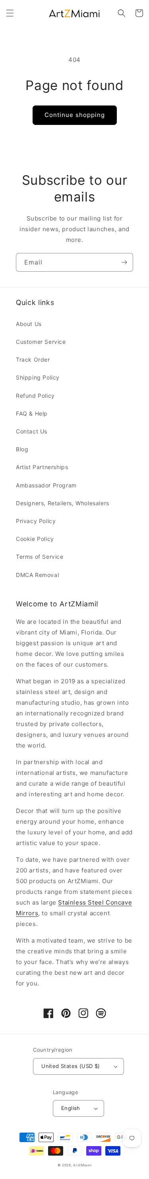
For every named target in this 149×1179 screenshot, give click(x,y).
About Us (29, 323)
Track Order (33, 359)
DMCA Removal (37, 574)
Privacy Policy (36, 521)
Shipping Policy (38, 377)
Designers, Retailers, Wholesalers (62, 503)
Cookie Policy (35, 538)
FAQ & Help (32, 413)
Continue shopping (75, 115)
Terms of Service (40, 556)
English (70, 1108)
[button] (10, 13)
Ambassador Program (46, 485)
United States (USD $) (70, 1066)
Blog (22, 449)
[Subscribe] (124, 262)
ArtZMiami (82, 1165)
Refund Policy (35, 395)
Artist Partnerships (42, 467)
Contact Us (31, 431)
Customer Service (41, 341)
